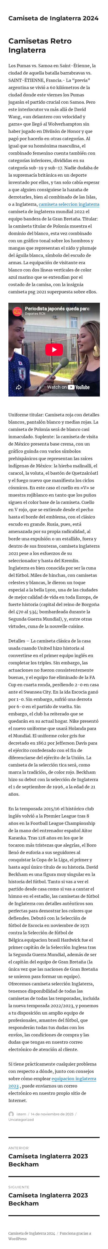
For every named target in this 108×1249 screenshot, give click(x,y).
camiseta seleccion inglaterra (69, 204)
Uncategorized (21, 1119)
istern (21, 1114)
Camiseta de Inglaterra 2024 (53, 18)
